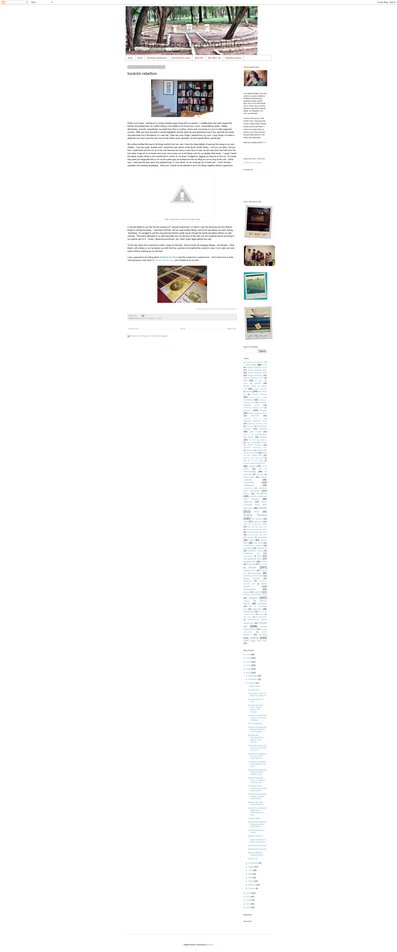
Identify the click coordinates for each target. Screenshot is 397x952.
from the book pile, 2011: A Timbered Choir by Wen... (256, 780)
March (251, 881)
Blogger (210, 945)
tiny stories (247, 617)
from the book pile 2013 (256, 529)
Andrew (257, 383)
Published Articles (233, 57)
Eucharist (250, 426)
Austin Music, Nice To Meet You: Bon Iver (257, 694)
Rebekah (263, 442)
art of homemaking (255, 470)
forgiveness (258, 522)
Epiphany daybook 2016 (257, 424)
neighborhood (249, 570)
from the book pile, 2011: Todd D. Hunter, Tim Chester (256, 708)
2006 (248, 907)
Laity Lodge (255, 432)
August (251, 867)
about (139, 57)
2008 (248, 900)
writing (254, 637)
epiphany (247, 501)
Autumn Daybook (260, 389)
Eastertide (255, 416)
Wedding (249, 450)
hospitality (247, 548)
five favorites (257, 519)
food (245, 521)
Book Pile (199, 57)
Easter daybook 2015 (257, 413)
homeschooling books (164, 260)
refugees (246, 601)
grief (251, 540)
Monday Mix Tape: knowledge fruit (255, 803)
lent (259, 556)
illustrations (262, 548)
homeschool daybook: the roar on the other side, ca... (257, 756)
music (252, 567)
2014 (248, 662)
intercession (248, 556)
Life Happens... (150, 318)
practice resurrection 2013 (255, 594)
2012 (248, 669)
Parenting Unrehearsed (157, 57)
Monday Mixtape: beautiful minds (255, 854)
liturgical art (249, 561)
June (250, 870)
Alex (245, 380)
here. (265, 142)
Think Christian (255, 445)
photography (249, 589)
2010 (248, 893)
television (257, 609)
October (252, 683)
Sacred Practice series (180, 57)
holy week (258, 543)
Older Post (231, 329)
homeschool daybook (252, 546)
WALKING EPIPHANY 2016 (255, 448)
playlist (246, 592)
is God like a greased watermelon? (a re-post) (257, 764)
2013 (248, 665)
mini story (263, 564)
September (253, 863)
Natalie (263, 437)
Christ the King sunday (256, 397)
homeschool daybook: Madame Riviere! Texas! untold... (257, 729)
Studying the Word (169, 257)
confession (248, 485)
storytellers (262, 604)
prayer (253, 597)
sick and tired (253, 690)
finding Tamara (255, 515)
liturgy (264, 562)
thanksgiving (248, 612)
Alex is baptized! (255, 723)
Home (182, 329)
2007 (248, 904)
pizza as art (253, 858)
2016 (248, 654)
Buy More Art (214, 57)
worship (263, 634)
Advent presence (255, 375)
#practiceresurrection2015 (253, 362)
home (130, 57)
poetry (257, 592)
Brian (142, 318)
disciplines (262, 493)
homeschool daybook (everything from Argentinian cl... (257, 824)
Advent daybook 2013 (257, 367)
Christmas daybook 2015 (253, 408)
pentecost (247, 581)
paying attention (251, 578)
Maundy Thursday (249, 434)
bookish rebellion (255, 836)
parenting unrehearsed (253, 576)
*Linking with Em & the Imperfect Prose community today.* (216, 309)
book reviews (249, 477)
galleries (250, 537)
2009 (248, 897)
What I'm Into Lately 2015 (253, 458)
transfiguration (261, 617)
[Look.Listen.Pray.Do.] (254, 463)
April (250, 878)
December (253, 676)
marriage (251, 564)
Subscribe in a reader (252, 163)
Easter (263, 410)
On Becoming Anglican (258, 440)
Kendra (263, 428)
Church (247, 410)
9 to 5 (264, 365)
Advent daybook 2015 (257, 373)
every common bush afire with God (255, 504)
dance (246, 494)
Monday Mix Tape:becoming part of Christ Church (255, 738)
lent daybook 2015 (252, 559)
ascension (260, 474)
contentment (248, 488)
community (248, 482)
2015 (248, 658)
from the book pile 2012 (257, 527)
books (137, 318)
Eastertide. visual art (252, 418)
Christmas (248, 400)
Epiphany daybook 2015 (255, 421)
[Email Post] (143, 316)
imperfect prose (255, 551)
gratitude (262, 537)
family (263, 507)
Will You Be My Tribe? (253, 461)
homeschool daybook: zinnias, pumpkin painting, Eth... (257, 796)
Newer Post (133, 329)
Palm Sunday (251, 442)
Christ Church (259, 394)
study (159, 318)
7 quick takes (249, 364)
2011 (248, 673)
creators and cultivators (255, 489)
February (252, 885)
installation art (251, 553)
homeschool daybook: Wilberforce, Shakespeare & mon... (257, 811)
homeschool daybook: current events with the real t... (257, 747)
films (256, 511)
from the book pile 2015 (257, 535)
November (253, 679)
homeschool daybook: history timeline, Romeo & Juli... (257, 772)
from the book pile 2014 (256, 532)
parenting (256, 573)
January (252, 888)
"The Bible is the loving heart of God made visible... (257, 788)
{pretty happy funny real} (255, 641)
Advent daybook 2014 (257, 370)
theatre (261, 614)
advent (252, 466)
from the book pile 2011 (255, 524)
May (250, 874)
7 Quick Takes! (254, 686)
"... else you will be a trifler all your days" (257, 841)
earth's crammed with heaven (255, 497)
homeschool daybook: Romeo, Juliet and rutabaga (257, 717)
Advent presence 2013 (253, 378)
